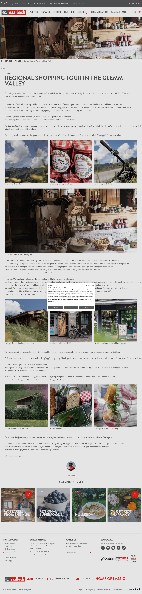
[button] (51, 285)
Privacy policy (90, 285)
